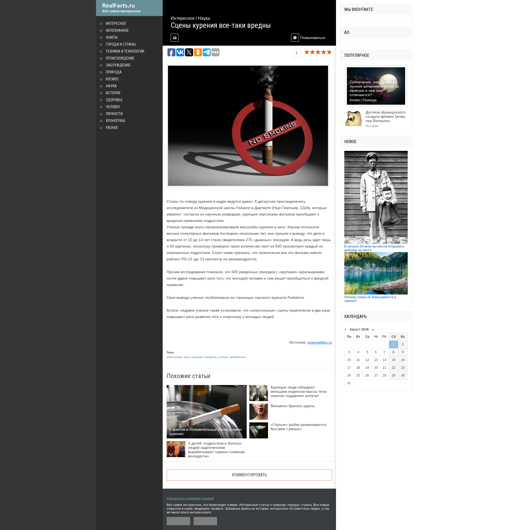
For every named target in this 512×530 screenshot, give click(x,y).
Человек (113, 107)
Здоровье (114, 100)
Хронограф (115, 121)
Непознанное (117, 30)
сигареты (210, 357)
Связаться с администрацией (190, 498)
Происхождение (120, 58)
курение (196, 357)
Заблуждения (118, 65)
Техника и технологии (125, 51)
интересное (238, 357)
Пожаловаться (312, 38)
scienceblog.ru (319, 342)
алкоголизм (174, 357)
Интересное (116, 23)
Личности (114, 114)
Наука (111, 86)
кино (187, 357)
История (113, 93)
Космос (112, 79)
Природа (114, 72)
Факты (112, 37)
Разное (112, 127)
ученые (223, 357)
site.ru (129, 8)
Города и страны (121, 44)
